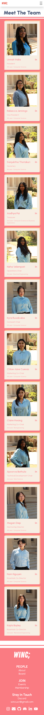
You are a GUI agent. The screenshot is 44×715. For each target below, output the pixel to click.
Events (22, 684)
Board (22, 673)
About (22, 670)
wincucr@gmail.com (22, 701)
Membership (22, 687)
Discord (22, 698)
